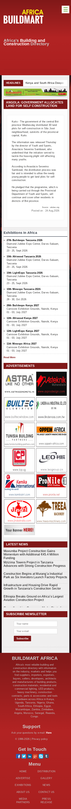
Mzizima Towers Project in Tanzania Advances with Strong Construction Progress (35, 564)
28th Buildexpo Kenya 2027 (23, 305)
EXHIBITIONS (23, 785)
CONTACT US (46, 792)
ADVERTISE (23, 778)
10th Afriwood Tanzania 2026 (24, 256)
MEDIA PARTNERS (23, 800)
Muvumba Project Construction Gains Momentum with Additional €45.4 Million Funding (31, 554)
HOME (23, 771)
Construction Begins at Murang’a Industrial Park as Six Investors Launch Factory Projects (35, 575)
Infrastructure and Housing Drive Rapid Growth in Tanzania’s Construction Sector (32, 586)
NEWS (46, 785)
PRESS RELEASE (46, 800)
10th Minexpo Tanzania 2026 (24, 289)
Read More (10, 357)
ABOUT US (23, 792)
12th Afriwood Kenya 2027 (22, 318)
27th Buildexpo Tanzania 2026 (24, 240)
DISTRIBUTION (46, 771)
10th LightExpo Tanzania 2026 (25, 272)
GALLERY (46, 778)
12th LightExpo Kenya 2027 (23, 331)
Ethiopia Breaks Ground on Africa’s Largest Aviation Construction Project (33, 598)
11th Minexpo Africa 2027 (22, 343)
